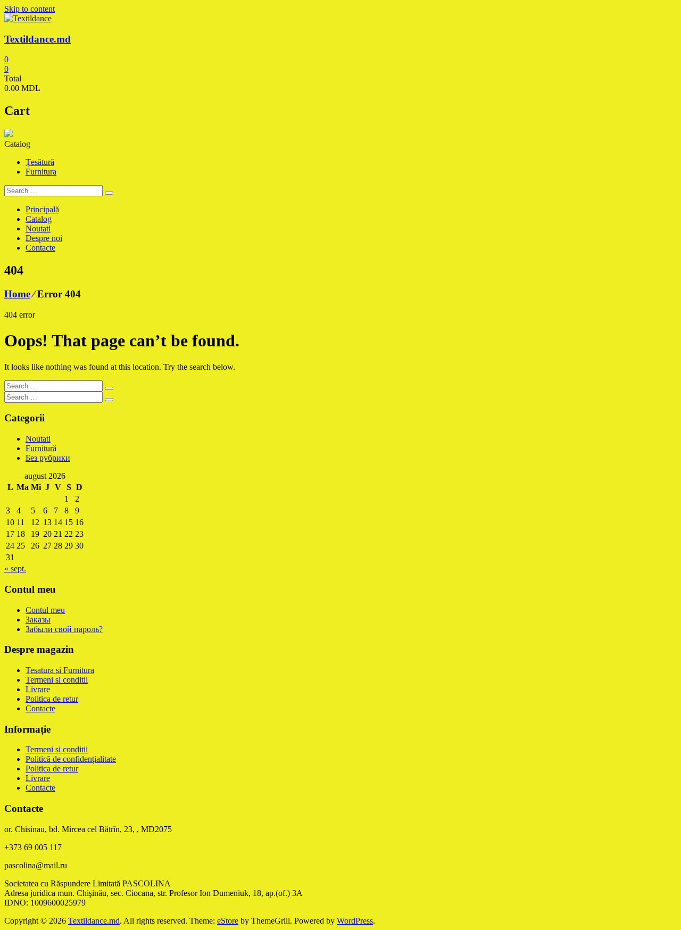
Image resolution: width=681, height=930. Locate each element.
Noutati (38, 228)
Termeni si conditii (57, 679)
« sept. (15, 568)
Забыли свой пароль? (64, 629)
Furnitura (41, 171)
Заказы (38, 619)
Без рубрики (48, 457)
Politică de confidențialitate (71, 758)
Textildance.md (37, 39)
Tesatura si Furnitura (60, 670)
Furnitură (41, 448)
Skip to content (29, 8)
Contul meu (45, 610)
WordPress (355, 920)
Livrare (38, 689)
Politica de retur (52, 698)
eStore (227, 920)
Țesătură (40, 162)
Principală (42, 209)
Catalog (39, 218)
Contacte (40, 247)
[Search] (109, 193)
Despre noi (44, 238)
